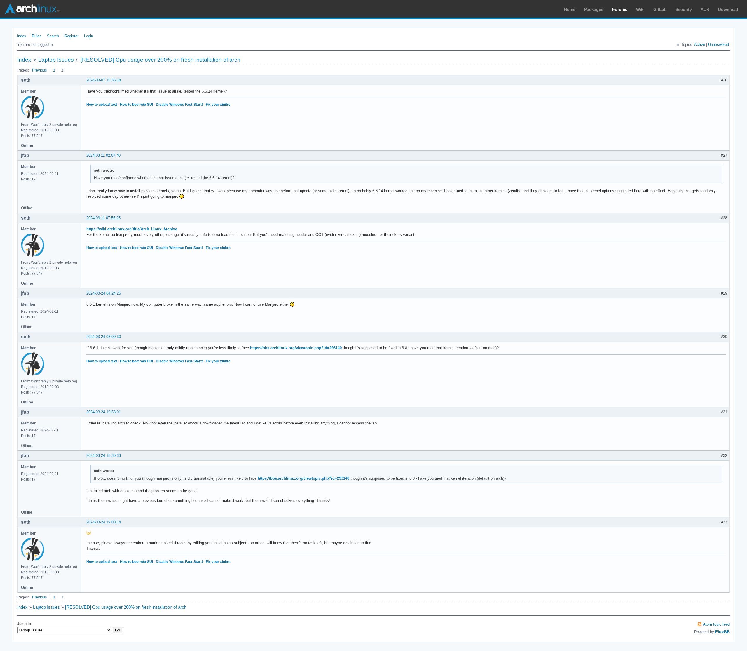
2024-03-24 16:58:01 (103, 412)
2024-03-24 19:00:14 (103, 522)
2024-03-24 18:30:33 (103, 455)
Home (569, 9)
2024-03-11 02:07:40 (103, 155)
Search (53, 36)
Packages (593, 9)
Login (88, 36)
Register (71, 36)
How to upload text (101, 104)
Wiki (640, 9)
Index (21, 36)
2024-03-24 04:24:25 (103, 293)
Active (699, 44)
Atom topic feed (716, 624)
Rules (36, 36)
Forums (619, 9)
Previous (39, 70)
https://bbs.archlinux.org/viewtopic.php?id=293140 (296, 348)
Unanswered (718, 44)
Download (728, 9)
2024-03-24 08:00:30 (103, 337)
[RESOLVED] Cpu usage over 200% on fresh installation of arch (160, 60)
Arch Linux (32, 9)
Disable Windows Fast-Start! (179, 104)
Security (684, 9)
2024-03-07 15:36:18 (103, 80)
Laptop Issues (56, 60)
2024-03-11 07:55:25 (103, 218)
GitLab (660, 9)
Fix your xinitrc (218, 104)
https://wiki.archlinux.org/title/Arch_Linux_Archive (131, 229)
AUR (705, 9)
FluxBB (722, 631)
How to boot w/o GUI (136, 104)
